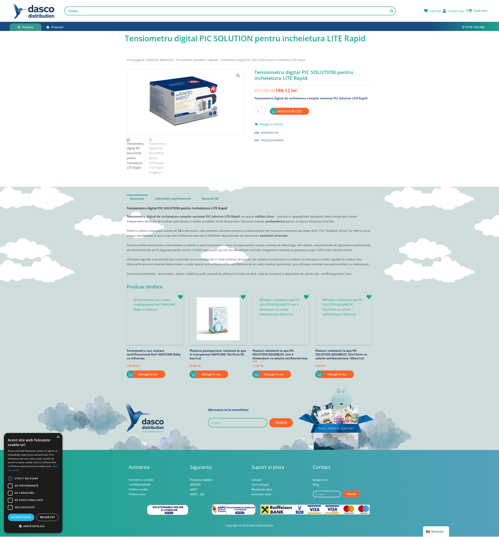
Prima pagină (135, 60)
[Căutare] (391, 11)
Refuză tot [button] (47, 517)
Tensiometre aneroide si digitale (197, 60)
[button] (238, 75)
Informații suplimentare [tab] (173, 198)
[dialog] (33, 483)
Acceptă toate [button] (21, 517)
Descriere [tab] (137, 198)
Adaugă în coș (289, 111)
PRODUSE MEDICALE (160, 60)
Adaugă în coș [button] (147, 374)
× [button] (58, 437)
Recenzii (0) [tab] (210, 198)
